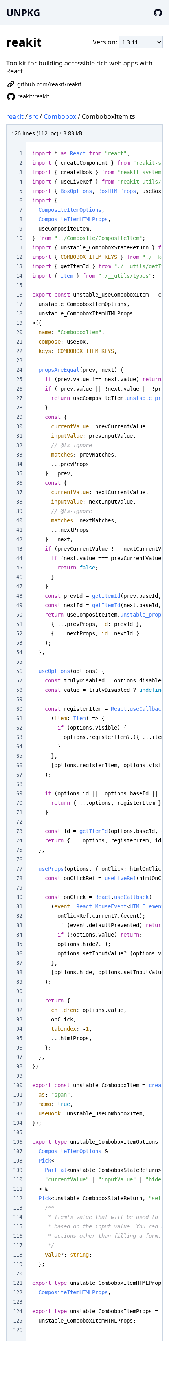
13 (19, 266)
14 (19, 276)
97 (19, 1057)
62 (19, 727)
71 (19, 812)
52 (19, 633)
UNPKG (23, 12)
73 (19, 831)
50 (19, 614)
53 (19, 643)
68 (19, 784)
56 (19, 671)
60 (19, 709)
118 (17, 1255)
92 (19, 1010)
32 (19, 445)
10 (19, 238)
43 (19, 549)
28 (19, 407)
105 (17, 1132)
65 (19, 756)
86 (19, 953)
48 (19, 596)
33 (19, 454)
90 (19, 991)
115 (17, 1226)
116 (17, 1236)
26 (19, 389)
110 (17, 1179)
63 (19, 737)
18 (19, 313)
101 (17, 1095)
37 (19, 492)
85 (19, 944)
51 (19, 624)
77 (19, 869)
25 (19, 379)
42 (19, 539)
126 (17, 1330)
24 (19, 370)
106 (17, 1142)
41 (19, 530)
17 (19, 304)
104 (17, 1123)
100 (17, 1085)
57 (19, 680)
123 (17, 1302)
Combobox (60, 116)
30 (19, 426)
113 (17, 1207)
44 (19, 558)
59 (19, 699)
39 (19, 511)
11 (19, 247)
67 (19, 774)
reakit (15, 116)
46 (19, 577)
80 (19, 897)
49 (19, 605)
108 (17, 1160)
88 (19, 972)
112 (17, 1198)
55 (19, 662)
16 (19, 294)
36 (19, 483)
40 (19, 520)
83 (19, 925)
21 (19, 341)
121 (17, 1283)
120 (17, 1273)
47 (19, 586)
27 (19, 398)
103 (17, 1113)
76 (19, 859)
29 (19, 417)
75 (19, 850)
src (33, 116)
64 (19, 746)
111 (17, 1189)
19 (19, 323)
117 (17, 1245)
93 (19, 1019)
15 (19, 285)
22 (19, 351)
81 (19, 906)
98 (19, 1066)
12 (19, 257)
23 (19, 360)
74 (19, 840)
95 (19, 1038)
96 (19, 1047)
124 (17, 1311)
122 (17, 1292)
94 (19, 1029)
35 (19, 473)
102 (17, 1104)
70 (19, 803)
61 (19, 718)
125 (17, 1320)
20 (19, 332)
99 (19, 1076)
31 (19, 436)
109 (17, 1170)
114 (17, 1217)
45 (19, 567)
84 (19, 934)
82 (19, 916)
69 (19, 793)
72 (19, 822)
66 (19, 765)
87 (19, 963)
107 (17, 1151)
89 (19, 982)
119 (17, 1264)
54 (19, 652)
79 (19, 887)
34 (19, 464)
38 (19, 501)
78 (19, 878)
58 (19, 690)
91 (19, 1000)
